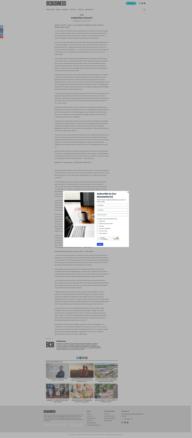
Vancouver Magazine (104, 228)
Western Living (103, 231)
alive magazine (103, 233)
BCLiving (101, 226)
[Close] (128, 192)
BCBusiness (102, 221)
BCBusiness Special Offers (106, 223)
